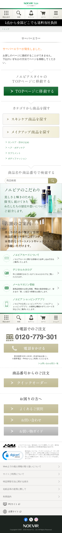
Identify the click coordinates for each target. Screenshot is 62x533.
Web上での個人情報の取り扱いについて (22, 466)
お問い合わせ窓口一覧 (49, 363)
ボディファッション (17, 158)
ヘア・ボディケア (16, 147)
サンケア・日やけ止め (18, 142)
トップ (6, 29)
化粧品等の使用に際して (14, 489)
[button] (12, 455)
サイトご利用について (13, 474)
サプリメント (14, 153)
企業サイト (13, 511)
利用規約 (7, 496)
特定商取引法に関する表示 (15, 481)
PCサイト (12, 504)
